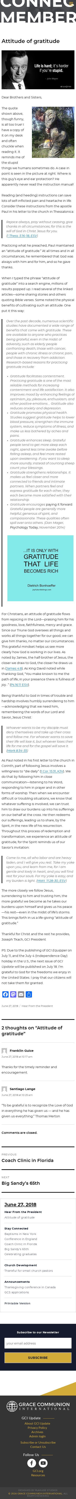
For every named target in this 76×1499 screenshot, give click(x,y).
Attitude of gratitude (19, 1217)
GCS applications (16, 1292)
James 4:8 (14, 668)
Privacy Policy (37, 1427)
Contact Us (38, 1446)
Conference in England (20, 1239)
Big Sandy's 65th (16, 1249)
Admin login (37, 1436)
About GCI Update (37, 1423)
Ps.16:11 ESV (19, 684)
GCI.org (38, 1471)
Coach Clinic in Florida (20, 1244)
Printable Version (17, 1303)
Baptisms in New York (20, 1234)
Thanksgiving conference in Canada (30, 1287)
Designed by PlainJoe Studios (37, 1490)
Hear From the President (37, 1006)
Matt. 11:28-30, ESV (51, 880)
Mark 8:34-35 (17, 750)
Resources (38, 1475)
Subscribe (38, 1358)
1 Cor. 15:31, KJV (52, 771)
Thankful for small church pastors (28, 1271)
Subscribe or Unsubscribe (38, 1442)
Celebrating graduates (20, 1254)
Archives (37, 1432)
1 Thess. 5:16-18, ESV (22, 235)
